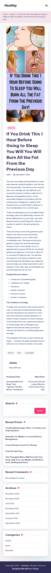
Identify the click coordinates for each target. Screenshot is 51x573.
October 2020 (11, 518)
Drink (19, 353)
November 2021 (12, 508)
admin (13, 362)
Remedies (9, 550)
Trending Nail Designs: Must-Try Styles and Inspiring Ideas (25, 429)
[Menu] (46, 5)
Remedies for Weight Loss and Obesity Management (23, 437)
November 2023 (12, 498)
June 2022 (9, 503)
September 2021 (12, 513)
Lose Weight (29, 353)
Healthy (10, 5)
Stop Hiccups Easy (14, 451)
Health (11, 128)
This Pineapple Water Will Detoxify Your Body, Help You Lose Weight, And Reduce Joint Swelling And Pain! (24, 460)
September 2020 (12, 523)
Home (7, 545)
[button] (15, 368)
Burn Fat (10, 353)
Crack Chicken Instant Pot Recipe (21, 445)
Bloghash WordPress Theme (25, 568)
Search (9, 403)
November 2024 (12, 494)
